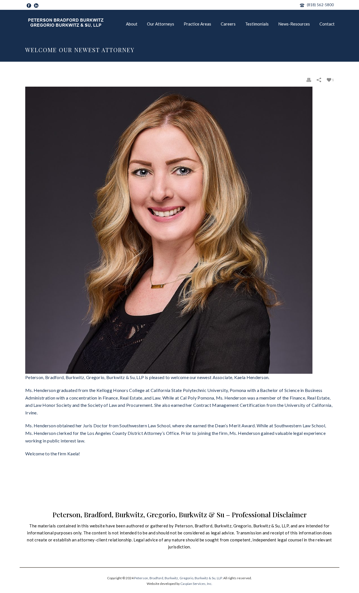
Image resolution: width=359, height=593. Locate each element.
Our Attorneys (160, 23)
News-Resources (294, 23)
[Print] (309, 79)
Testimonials (257, 23)
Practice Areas (197, 23)
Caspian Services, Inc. (196, 584)
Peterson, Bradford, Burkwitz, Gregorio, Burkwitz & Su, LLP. (178, 578)
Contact (327, 23)
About (131, 23)
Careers (228, 23)
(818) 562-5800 (320, 5)
